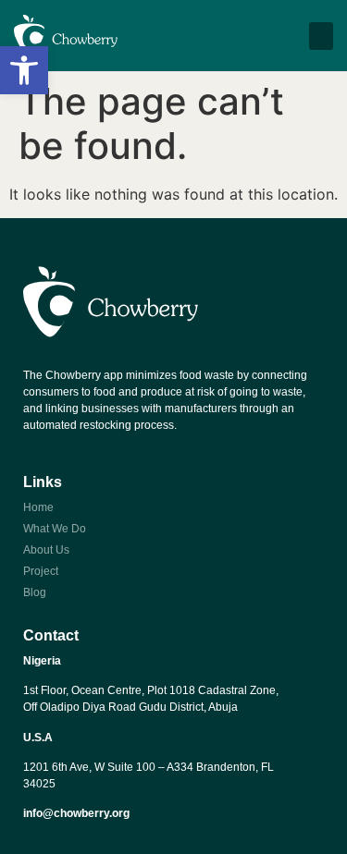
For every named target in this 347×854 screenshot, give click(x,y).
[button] (24, 70)
